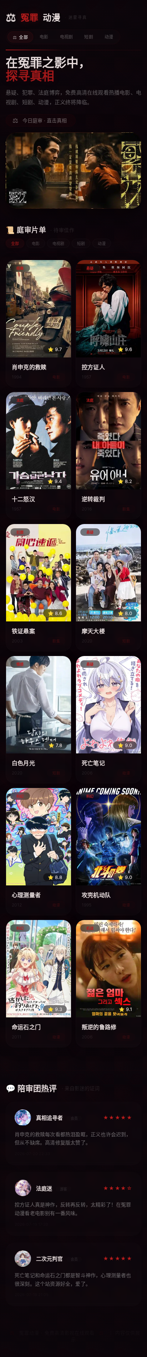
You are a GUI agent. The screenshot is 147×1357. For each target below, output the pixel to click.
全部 (23, 37)
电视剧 (66, 37)
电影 (44, 37)
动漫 (109, 37)
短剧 (88, 37)
